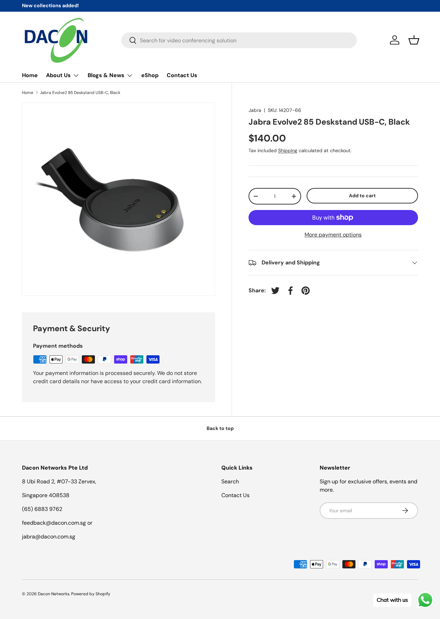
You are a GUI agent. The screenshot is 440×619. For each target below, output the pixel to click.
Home (30, 75)
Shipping (287, 150)
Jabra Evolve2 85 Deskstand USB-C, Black (80, 93)
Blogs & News (106, 75)
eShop (149, 75)
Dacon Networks (53, 594)
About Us (58, 75)
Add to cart (362, 195)
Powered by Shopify (90, 594)
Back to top (220, 428)
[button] (413, 40)
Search (230, 481)
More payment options (333, 234)
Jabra (255, 110)
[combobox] (239, 40)
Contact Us (182, 75)
